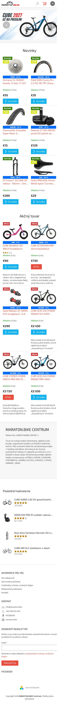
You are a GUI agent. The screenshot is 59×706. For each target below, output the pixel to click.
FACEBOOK (10, 615)
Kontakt (4, 592)
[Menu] (52, 3)
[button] (4, 25)
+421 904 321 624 (13, 611)
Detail (36, 266)
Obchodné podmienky (10, 581)
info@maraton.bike (14, 607)
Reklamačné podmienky (11, 589)
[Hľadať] (37, 3)
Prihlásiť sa (10, 663)
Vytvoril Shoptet (32, 687)
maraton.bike (11, 619)
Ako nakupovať (7, 578)
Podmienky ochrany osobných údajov (17, 585)
